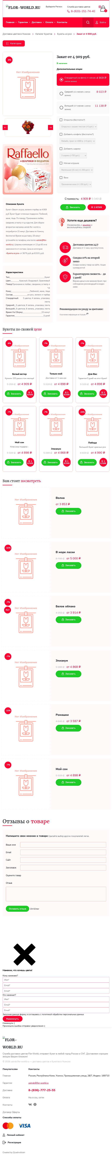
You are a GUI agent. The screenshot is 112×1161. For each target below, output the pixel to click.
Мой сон (62, 769)
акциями (87, 225)
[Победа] (92, 423)
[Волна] (26, 513)
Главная (10, 22)
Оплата (49, 22)
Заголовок (11, 867)
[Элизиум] (56, 423)
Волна (60, 498)
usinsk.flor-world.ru (20, 1061)
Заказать (16, 393)
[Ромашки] (26, 730)
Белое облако (65, 606)
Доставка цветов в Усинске (16, 34)
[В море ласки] (26, 567)
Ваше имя (11, 844)
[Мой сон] (19, 423)
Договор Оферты (11, 1112)
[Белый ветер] (19, 354)
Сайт (8, 860)
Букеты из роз (64, 34)
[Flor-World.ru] (23, 9)
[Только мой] (56, 354)
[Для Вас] (92, 354)
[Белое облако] (26, 621)
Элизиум (62, 661)
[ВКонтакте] (30, 1104)
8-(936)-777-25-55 (41, 1090)
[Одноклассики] (35, 1105)
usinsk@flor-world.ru (38, 1083)
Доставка (37, 22)
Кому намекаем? (10, 975)
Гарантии (23, 22)
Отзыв (9, 883)
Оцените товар (13, 875)
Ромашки (62, 715)
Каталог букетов (43, 34)
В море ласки (65, 552)
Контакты (62, 22)
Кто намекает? (9, 995)
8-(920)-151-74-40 (83, 11)
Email (8, 852)
